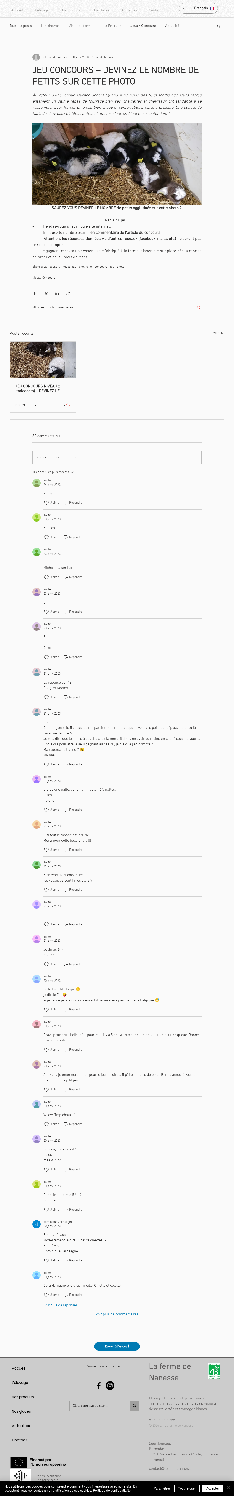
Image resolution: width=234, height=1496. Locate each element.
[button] (218, 26)
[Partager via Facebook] (34, 293)
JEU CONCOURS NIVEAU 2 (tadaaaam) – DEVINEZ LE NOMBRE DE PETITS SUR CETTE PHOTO (37, 388)
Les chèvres (50, 26)
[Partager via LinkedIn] (57, 293)
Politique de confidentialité (112, 1490)
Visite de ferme (81, 26)
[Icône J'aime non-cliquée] (46, 503)
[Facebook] (98, 1385)
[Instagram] (110, 1385)
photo (120, 267)
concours (101, 267)
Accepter (212, 1488)
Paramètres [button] (162, 1488)
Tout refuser (187, 1488)
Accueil (18, 1368)
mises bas (69, 267)
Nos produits (23, 1397)
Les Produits (111, 26)
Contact (19, 1440)
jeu (112, 267)
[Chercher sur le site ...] (134, 1406)
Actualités (21, 1425)
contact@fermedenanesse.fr (172, 1469)
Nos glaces (21, 1411)
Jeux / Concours (143, 26)
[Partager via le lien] (68, 293)
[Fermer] (228, 1488)
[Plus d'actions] (199, 57)
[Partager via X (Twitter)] (46, 293)
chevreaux (39, 267)
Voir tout (218, 333)
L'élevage (20, 1382)
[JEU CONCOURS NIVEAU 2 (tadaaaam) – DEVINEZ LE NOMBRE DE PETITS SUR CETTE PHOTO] (43, 360)
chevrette (85, 267)
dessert (54, 267)
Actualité (172, 26)
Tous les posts (21, 26)
